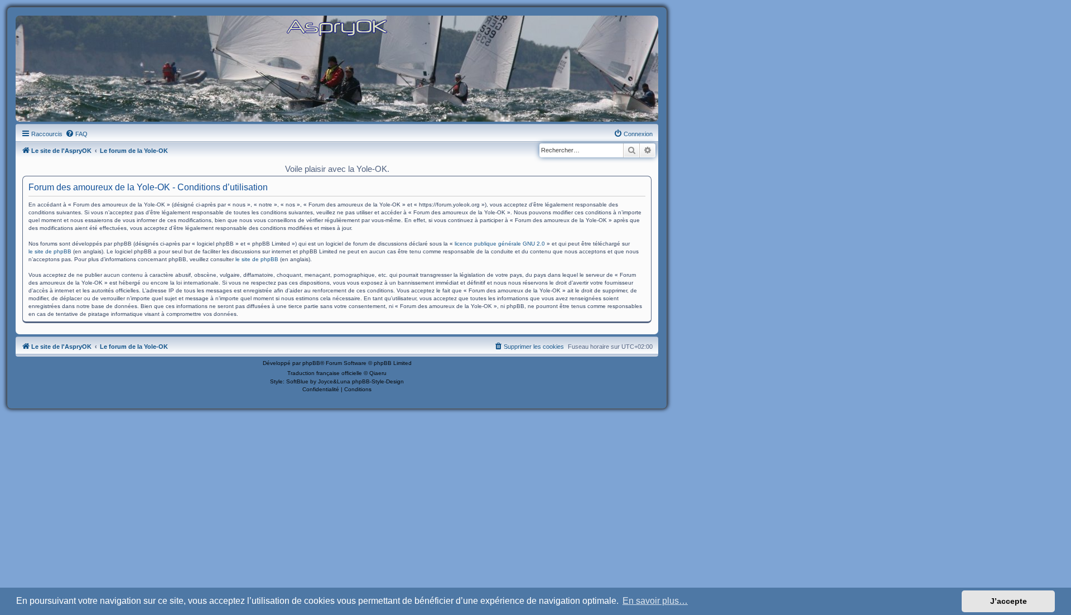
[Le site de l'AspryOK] (337, 27)
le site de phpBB (49, 251)
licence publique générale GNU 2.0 (500, 244)
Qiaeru (378, 373)
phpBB (311, 363)
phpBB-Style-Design (378, 381)
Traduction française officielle (324, 373)
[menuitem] (76, 134)
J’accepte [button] (1008, 601)
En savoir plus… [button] (655, 601)
